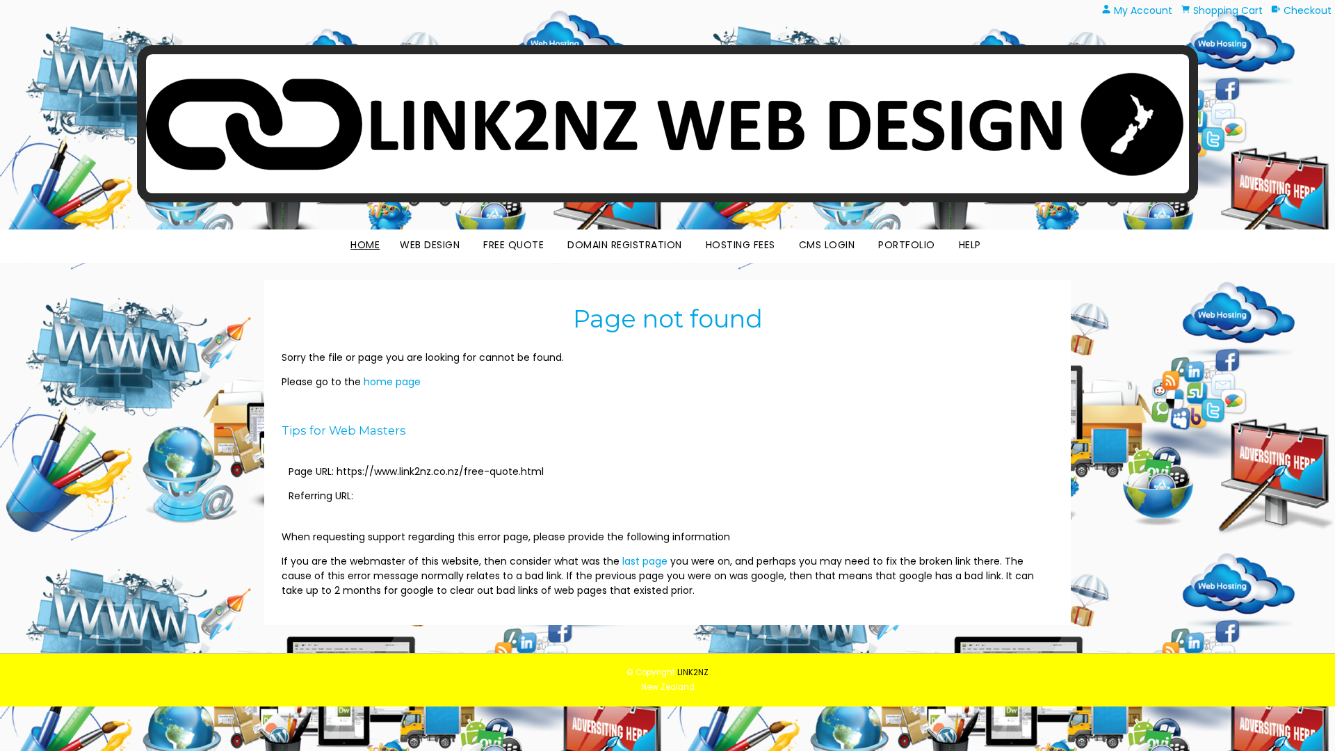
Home (365, 245)
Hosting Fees (740, 245)
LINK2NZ (693, 672)
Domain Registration (624, 245)
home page (392, 382)
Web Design (430, 245)
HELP (970, 245)
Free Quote (513, 245)
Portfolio (906, 245)
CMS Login (827, 245)
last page (645, 561)
